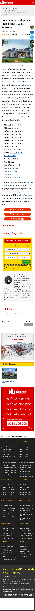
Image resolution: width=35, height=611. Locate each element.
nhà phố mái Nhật (16, 153)
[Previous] (3, 53)
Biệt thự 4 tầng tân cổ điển (9, 472)
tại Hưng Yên (11, 517)
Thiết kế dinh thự (7, 454)
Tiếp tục (26, 261)
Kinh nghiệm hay (24, 551)
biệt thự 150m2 (12, 171)
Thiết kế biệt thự (7, 447)
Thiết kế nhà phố (7, 449)
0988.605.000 (18, 210)
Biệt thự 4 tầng (24, 454)
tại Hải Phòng (11, 508)
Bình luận (12, 31)
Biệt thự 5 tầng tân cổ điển (9, 475)
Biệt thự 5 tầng (24, 456)
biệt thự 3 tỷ (9, 535)
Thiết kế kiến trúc (5, 442)
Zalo (32, 37)
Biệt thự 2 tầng (24, 449)
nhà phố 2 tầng (29, 531)
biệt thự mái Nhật (13, 168)
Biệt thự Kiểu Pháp (7, 485)
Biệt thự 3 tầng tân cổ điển (9, 470)
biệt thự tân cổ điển (13, 177)
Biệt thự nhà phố (9, 149)
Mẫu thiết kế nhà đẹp (25, 554)
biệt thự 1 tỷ (11, 174)
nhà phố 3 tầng (29, 533)
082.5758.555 (18, 214)
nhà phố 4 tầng (29, 535)
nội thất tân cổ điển (7, 550)
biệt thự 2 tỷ (9, 533)
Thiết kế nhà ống (7, 452)
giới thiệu (21, 114)
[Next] (31, 53)
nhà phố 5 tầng (29, 538)
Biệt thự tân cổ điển (6, 460)
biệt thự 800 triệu (10, 528)
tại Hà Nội (30, 508)
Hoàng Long (27, 85)
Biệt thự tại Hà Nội (7, 505)
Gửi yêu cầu (18, 219)
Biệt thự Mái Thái (24, 487)
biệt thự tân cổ (9, 465)
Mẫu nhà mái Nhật (10, 156)
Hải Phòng (23, 512)
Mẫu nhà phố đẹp (24, 528)
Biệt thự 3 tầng (24, 452)
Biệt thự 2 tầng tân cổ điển (9, 467)
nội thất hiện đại (12, 557)
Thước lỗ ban (23, 549)
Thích (3, 31)
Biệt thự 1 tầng (24, 447)
